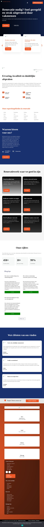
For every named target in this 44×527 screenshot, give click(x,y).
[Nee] (42, 524)
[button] (2, 45)
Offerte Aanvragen (37, 2)
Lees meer (8, 48)
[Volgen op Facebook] (7, 472)
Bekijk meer (22, 318)
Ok (22, 525)
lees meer (12, 292)
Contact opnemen (32, 400)
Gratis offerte (5, 25)
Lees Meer (6, 190)
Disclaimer (37, 520)
